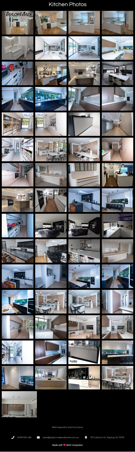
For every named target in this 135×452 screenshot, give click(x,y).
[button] (40, 15)
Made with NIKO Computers (67, 445)
